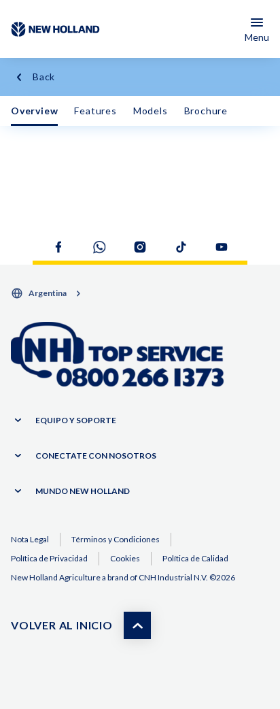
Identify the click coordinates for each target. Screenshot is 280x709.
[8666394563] (117, 355)
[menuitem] (34, 111)
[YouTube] (221, 247)
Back (44, 76)
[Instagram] (140, 247)
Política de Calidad (195, 558)
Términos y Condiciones (115, 539)
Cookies (125, 558)
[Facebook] (58, 247)
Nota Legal (30, 539)
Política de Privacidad (49, 558)
